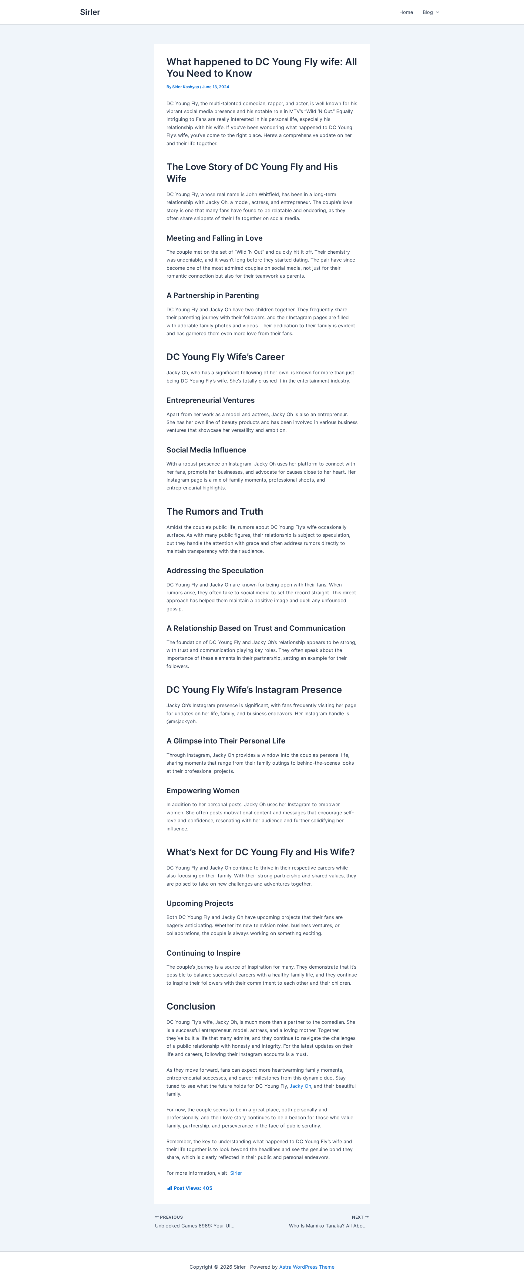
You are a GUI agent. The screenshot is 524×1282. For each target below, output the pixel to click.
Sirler (90, 12)
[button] (436, 12)
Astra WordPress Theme (306, 1267)
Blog (428, 12)
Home (406, 12)
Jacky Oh (300, 1086)
